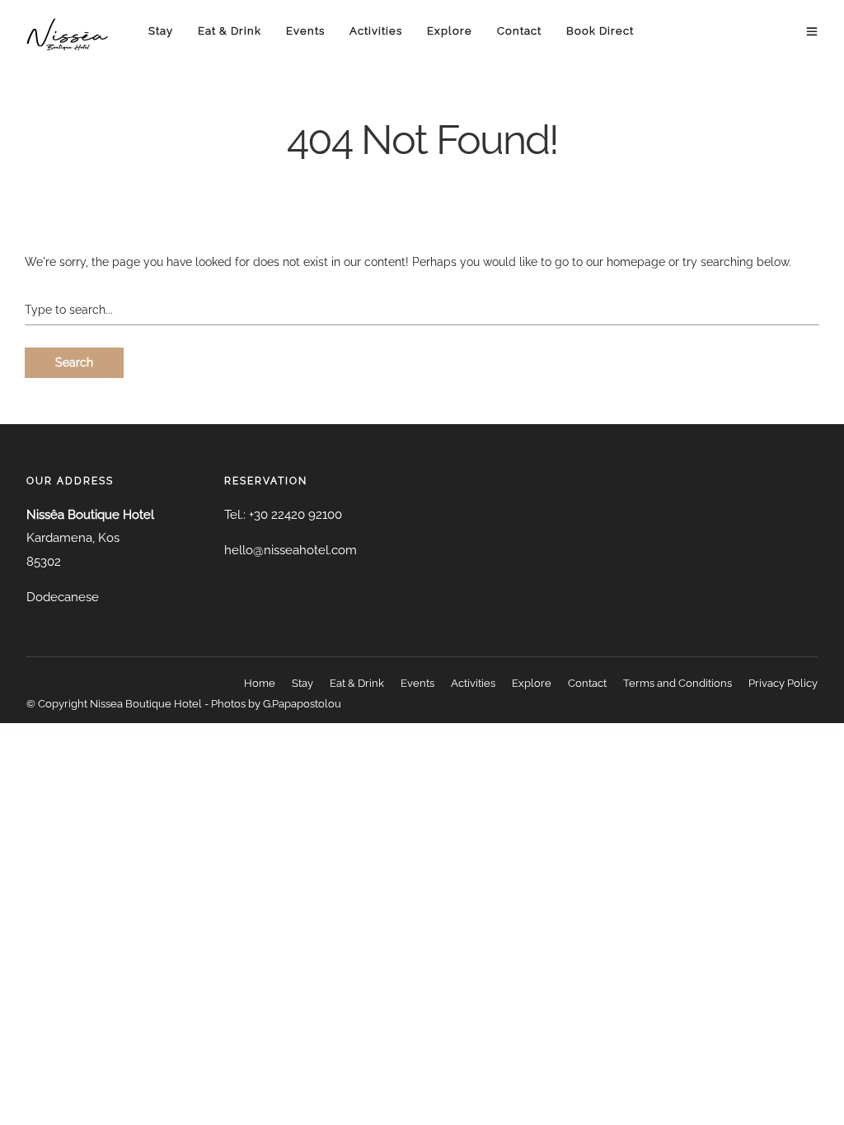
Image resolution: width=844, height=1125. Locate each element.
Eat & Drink (229, 31)
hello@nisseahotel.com (290, 550)
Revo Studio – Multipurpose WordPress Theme (432, 728)
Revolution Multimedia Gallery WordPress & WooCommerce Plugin (544, 728)
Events (305, 31)
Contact (519, 31)
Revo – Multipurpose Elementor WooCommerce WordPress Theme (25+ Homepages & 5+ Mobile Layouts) (313, 728)
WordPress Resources (186, 728)
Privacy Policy (783, 683)
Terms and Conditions (677, 683)
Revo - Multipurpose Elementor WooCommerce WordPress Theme (384, 728)
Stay (160, 31)
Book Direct (600, 31)
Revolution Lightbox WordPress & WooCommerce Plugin (493, 728)
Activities (375, 31)
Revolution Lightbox (461, 728)
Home (259, 683)
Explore (449, 31)
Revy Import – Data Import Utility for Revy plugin (594, 728)
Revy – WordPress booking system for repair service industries (642, 728)
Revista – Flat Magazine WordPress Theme (215, 728)
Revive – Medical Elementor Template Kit (252, 728)
